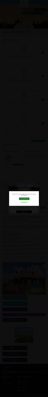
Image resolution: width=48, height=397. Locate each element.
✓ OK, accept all (24, 198)
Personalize (24, 202)
